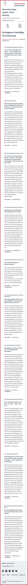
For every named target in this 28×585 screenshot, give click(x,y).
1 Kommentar (7, 92)
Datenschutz (15, 574)
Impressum (22, 574)
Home (3, 574)
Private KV (20, 47)
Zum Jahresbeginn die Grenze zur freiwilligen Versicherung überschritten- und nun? (13, 301)
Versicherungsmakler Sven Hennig (9, 12)
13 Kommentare (8, 251)
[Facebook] (3, 571)
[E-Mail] (16, 571)
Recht (5, 507)
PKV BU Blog (16, 39)
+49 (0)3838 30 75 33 (7, 566)
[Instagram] (10, 571)
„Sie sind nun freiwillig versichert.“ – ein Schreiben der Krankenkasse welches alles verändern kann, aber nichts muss (13, 53)
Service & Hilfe (19, 153)
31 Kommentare (8, 287)
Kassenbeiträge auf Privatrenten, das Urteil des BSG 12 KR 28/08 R (13, 511)
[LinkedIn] (13, 571)
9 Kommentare (7, 391)
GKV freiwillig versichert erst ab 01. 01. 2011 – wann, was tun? (13, 403)
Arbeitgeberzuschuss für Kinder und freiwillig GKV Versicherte (13, 349)
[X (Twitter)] (6, 571)
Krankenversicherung (12, 47)
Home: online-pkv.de (7, 39)
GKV (5, 47)
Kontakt (8, 574)
